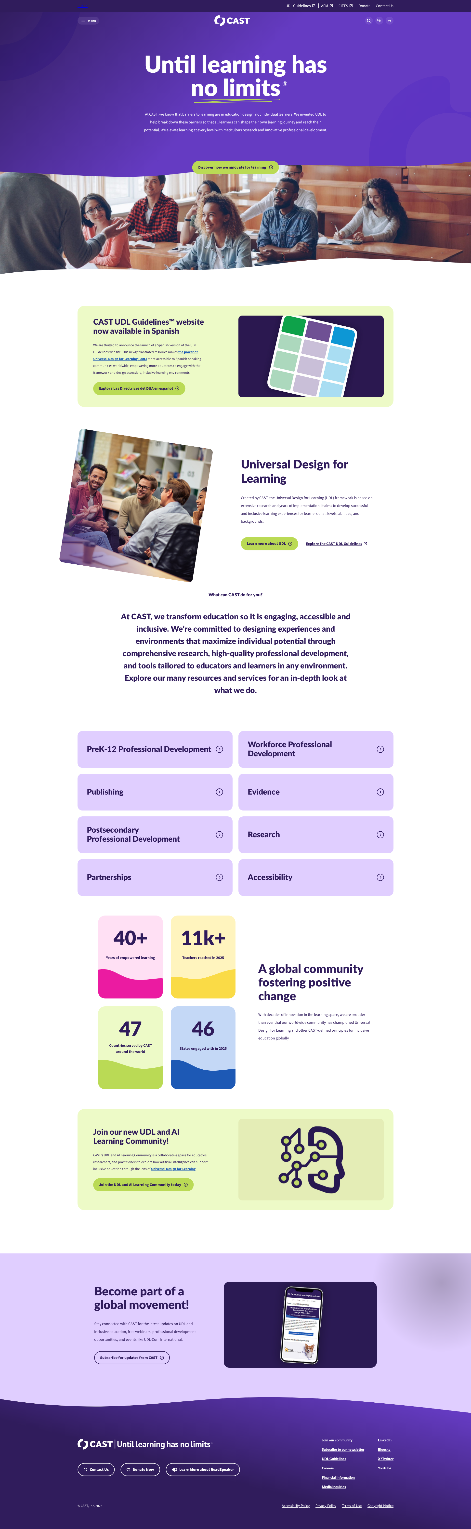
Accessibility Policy (296, 1506)
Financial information (338, 1477)
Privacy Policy (325, 1506)
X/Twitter (385, 1459)
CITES (343, 6)
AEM (324, 6)
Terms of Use (352, 1506)
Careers (328, 1468)
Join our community (337, 1440)
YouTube (384, 1468)
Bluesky (384, 1449)
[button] (379, 21)
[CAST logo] (232, 20)
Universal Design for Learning (173, 1169)
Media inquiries (334, 1487)
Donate (364, 6)
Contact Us (384, 6)
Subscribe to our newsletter (343, 1449)
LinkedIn (385, 1440)
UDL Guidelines (298, 6)
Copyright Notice (380, 1506)
